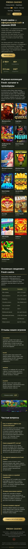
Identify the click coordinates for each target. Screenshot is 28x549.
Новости (16, 7)
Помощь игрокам (10, 5)
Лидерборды (19, 5)
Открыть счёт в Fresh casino (14, 519)
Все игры (21, 7)
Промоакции (17, 10)
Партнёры (10, 10)
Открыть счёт (17, 14)
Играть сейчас (8, 55)
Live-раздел (8, 7)
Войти (9, 14)
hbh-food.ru (11, 547)
